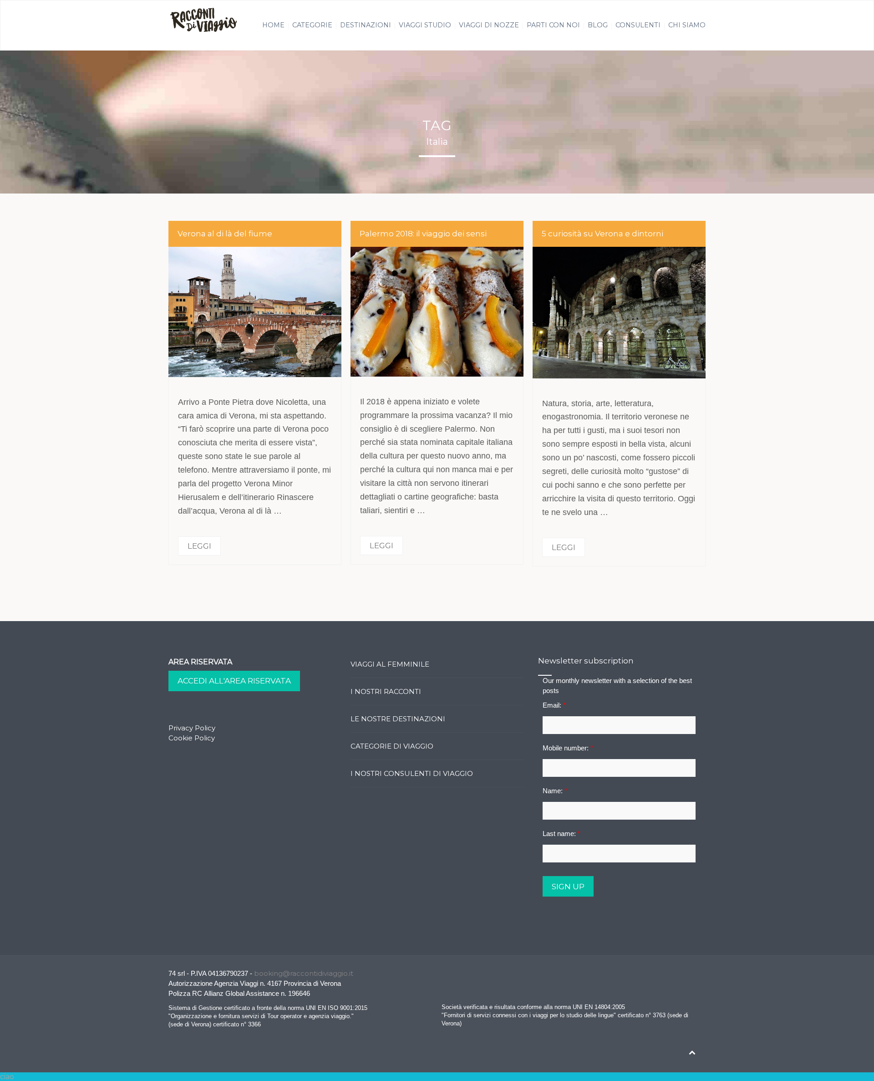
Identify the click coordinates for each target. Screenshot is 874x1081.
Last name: (561, 833)
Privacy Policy (191, 728)
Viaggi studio (425, 25)
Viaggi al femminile (390, 664)
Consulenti (638, 25)
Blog (598, 25)
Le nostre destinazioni (398, 718)
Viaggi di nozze (489, 25)
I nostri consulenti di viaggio (412, 773)
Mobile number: (568, 748)
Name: (555, 791)
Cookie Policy (191, 738)
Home (273, 25)
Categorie (312, 25)
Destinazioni (365, 25)
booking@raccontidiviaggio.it (303, 973)
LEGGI (199, 546)
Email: (554, 705)
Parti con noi (553, 25)
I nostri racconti (386, 691)
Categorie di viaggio (392, 746)
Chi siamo (687, 25)
